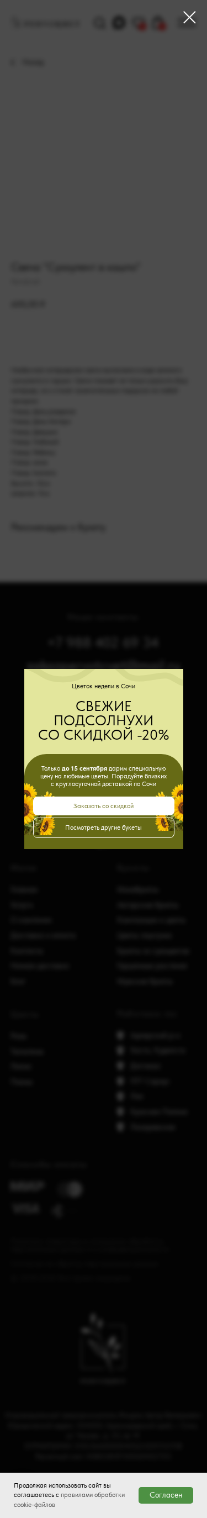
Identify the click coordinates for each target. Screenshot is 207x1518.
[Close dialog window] (189, 17)
